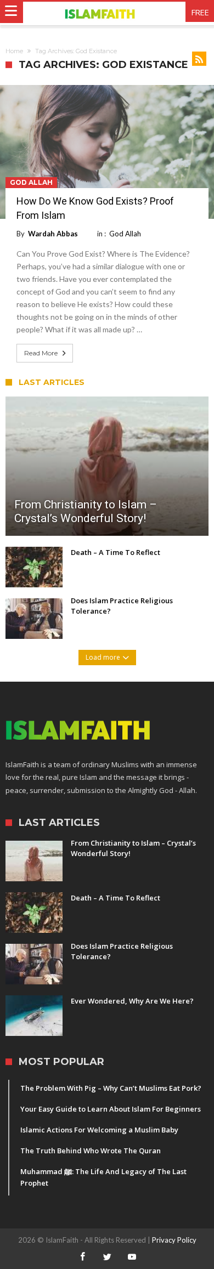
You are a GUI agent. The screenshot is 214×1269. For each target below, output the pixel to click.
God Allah (31, 182)
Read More (41, 353)
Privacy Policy (174, 1240)
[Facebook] (82, 1257)
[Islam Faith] (107, 13)
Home (14, 51)
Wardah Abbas (53, 233)
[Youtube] (131, 1257)
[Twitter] (107, 1257)
